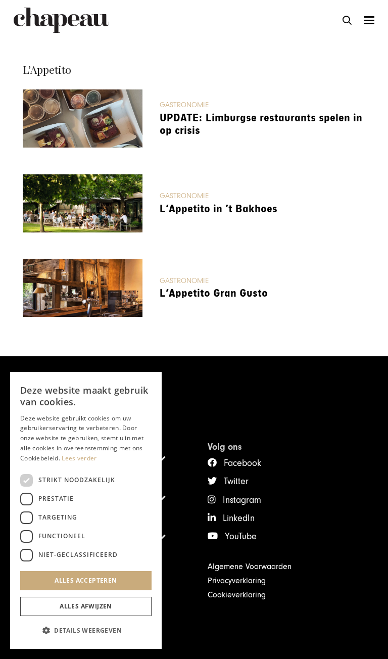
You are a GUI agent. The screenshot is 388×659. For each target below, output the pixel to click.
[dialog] (86, 510)
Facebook (242, 463)
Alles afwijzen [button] (86, 606)
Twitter (236, 481)
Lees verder (79, 458)
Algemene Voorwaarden (250, 566)
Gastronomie (184, 105)
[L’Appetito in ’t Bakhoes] (82, 203)
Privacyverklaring (237, 580)
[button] (347, 20)
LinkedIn (239, 518)
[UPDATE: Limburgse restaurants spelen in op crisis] (82, 118)
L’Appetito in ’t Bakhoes (218, 209)
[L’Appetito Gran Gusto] (82, 288)
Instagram (242, 500)
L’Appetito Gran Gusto (214, 293)
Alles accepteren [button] (86, 580)
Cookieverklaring (237, 594)
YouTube (241, 536)
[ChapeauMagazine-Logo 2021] (61, 20)
